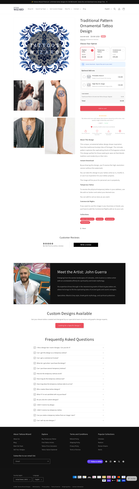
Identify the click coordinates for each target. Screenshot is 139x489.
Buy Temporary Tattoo (49, 439)
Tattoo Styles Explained (49, 450)
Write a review (85, 245)
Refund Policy (74, 439)
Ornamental (110, 219)
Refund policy (36, 486)
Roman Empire (103, 446)
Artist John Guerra (87, 219)
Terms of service (55, 486)
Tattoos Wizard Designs (24, 486)
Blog (15, 442)
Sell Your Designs (19, 450)
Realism (100, 442)
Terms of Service (75, 450)
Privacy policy (45, 486)
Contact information (77, 486)
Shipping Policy (75, 442)
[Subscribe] (48, 461)
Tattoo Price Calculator (49, 446)
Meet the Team (18, 446)
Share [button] (84, 228)
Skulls (100, 450)
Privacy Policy (74, 446)
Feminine (100, 219)
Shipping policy (66, 486)
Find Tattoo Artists (48, 442)
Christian (101, 439)
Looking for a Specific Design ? (69, 325)
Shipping (82, 39)
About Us (17, 439)
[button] (41, 9)
